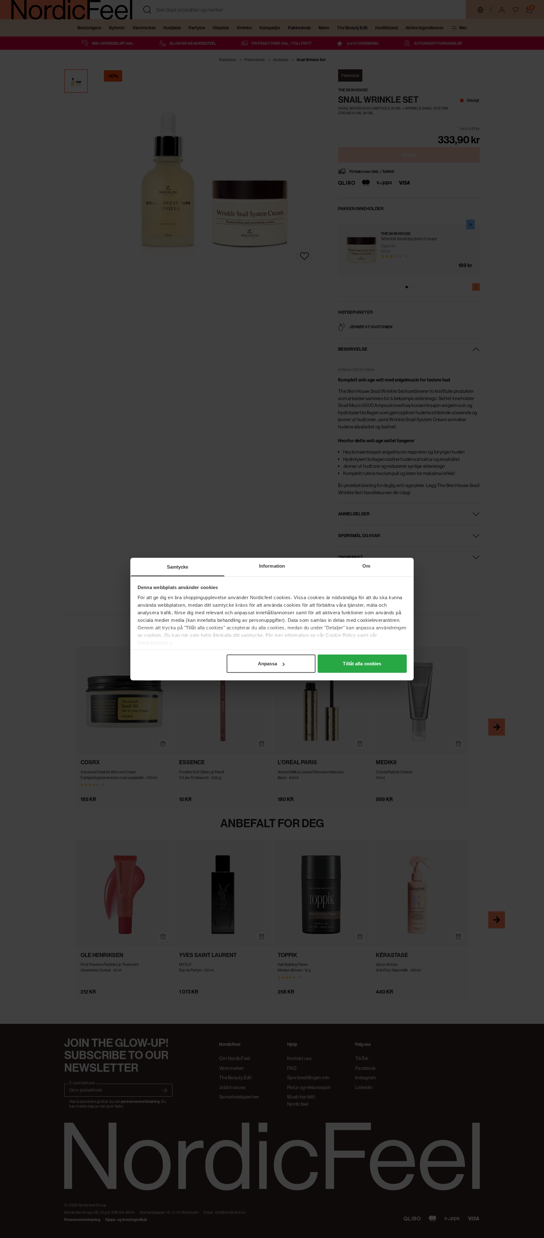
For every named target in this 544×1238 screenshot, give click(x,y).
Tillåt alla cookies (362, 663)
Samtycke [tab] (178, 567)
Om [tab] (366, 566)
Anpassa (267, 663)
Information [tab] (272, 566)
